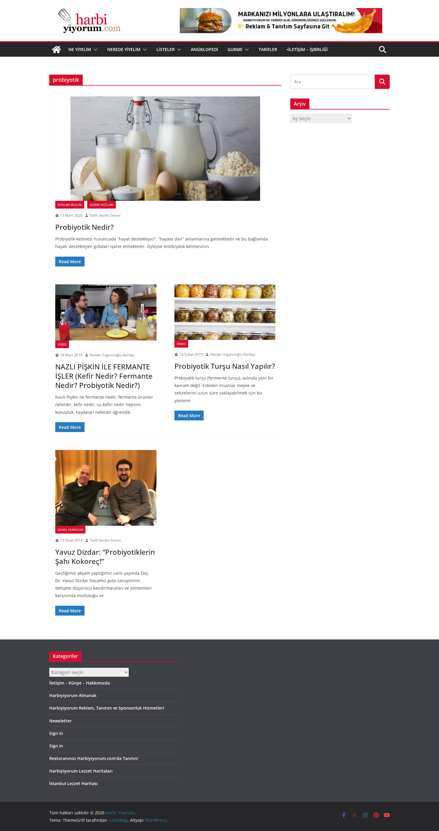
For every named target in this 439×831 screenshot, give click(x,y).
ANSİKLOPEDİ (204, 49)
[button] (94, 49)
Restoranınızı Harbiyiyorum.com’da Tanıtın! (93, 758)
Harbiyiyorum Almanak (72, 695)
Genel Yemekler (70, 530)
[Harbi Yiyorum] (56, 49)
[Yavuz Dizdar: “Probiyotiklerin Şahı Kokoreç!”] (105, 488)
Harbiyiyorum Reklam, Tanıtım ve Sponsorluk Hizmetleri (106, 708)
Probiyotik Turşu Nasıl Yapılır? (224, 366)
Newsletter (60, 721)
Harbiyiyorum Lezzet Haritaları (81, 771)
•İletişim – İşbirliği (307, 49)
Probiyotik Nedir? (84, 227)
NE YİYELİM (79, 49)
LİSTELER (165, 49)
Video (62, 344)
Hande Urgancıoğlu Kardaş (112, 354)
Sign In (56, 733)
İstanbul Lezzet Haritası (73, 783)
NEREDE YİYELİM (123, 49)
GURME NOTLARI (101, 205)
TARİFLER (268, 49)
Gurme (235, 49)
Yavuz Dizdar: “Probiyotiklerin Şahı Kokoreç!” (105, 556)
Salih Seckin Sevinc (105, 215)
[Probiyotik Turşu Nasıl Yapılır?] (225, 312)
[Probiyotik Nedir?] (165, 148)
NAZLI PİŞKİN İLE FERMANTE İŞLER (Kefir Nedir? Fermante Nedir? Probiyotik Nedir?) (104, 376)
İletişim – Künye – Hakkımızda (79, 683)
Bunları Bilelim (70, 205)
